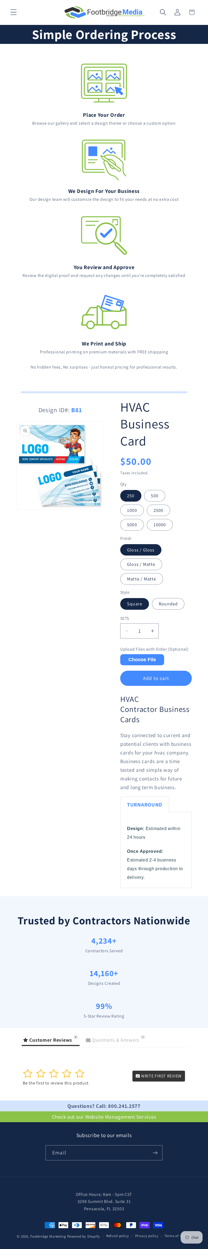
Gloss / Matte (141, 564)
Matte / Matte (141, 579)
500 (154, 496)
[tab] (144, 804)
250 (131, 496)
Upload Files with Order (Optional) (154, 649)
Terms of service (177, 1236)
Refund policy (117, 1236)
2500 (159, 510)
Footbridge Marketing (48, 1236)
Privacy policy (146, 1236)
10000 (160, 525)
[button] (13, 12)
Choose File (142, 659)
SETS (124, 618)
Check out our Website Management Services (104, 1116)
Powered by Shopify (83, 1236)
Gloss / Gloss (141, 550)
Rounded (168, 604)
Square (134, 604)
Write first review (161, 1076)
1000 (132, 510)
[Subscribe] (155, 1152)
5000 (132, 525)
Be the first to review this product (56, 1083)
